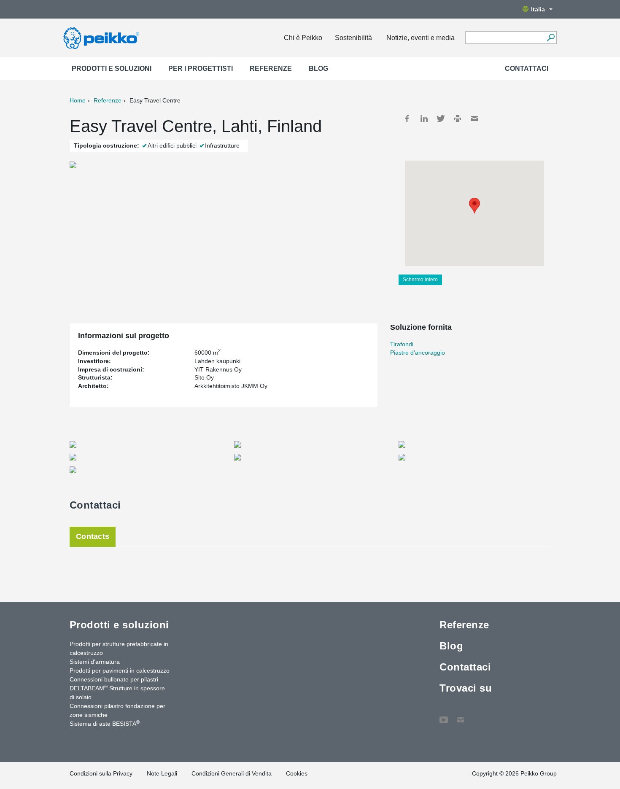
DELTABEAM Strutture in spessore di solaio (117, 692)
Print (457, 118)
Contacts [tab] (92, 536)
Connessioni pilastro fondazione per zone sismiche (117, 710)
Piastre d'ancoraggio (417, 352)
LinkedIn (424, 118)
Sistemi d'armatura (95, 661)
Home (78, 100)
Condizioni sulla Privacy (101, 773)
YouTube (443, 715)
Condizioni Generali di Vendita (231, 773)
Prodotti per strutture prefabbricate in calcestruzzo (119, 648)
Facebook (407, 118)
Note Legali (162, 773)
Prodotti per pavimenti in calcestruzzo (120, 670)
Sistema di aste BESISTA (105, 723)
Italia (538, 9)
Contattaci (526, 68)
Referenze (271, 68)
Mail (474, 118)
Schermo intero (420, 280)
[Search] (550, 37)
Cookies (296, 773)
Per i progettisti (200, 68)
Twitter (441, 118)
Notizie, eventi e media (420, 37)
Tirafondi (401, 344)
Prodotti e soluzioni (111, 68)
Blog (318, 68)
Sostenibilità (353, 37)
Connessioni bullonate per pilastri (114, 679)
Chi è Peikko (303, 37)
